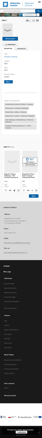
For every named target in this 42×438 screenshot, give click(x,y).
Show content (10, 39)
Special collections (10, 288)
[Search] (38, 11)
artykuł (6, 77)
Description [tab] (8, 48)
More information (28, 430)
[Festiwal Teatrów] (7, 29)
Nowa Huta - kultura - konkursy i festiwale (19, 116)
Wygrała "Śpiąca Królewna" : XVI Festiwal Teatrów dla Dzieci (11, 175)
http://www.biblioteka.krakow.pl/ (14, 252)
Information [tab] (21, 48)
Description (8, 334)
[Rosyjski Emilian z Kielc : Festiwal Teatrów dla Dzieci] (30, 161)
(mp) (5, 63)
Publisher (7, 339)
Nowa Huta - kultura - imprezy (15, 112)
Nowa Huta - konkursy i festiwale (16, 108)
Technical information (11, 369)
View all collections (10, 308)
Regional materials (10, 293)
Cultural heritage (9, 297)
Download (11, 44)
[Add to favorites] (33, 20)
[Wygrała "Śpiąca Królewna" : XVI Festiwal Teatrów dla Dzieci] (12, 161)
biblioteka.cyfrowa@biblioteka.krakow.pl (17, 243)
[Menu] (39, 2)
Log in (6, 388)
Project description (10, 364)
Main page (7, 272)
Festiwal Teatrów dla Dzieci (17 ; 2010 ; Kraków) (18, 127)
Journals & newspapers (11, 301)
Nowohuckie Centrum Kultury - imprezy (19, 104)
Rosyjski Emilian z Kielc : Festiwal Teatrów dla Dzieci (28, 175)
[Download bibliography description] (10, 190)
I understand (21, 432)
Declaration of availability (12, 360)
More (33, 196)
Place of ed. (8, 343)
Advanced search (29, 15)
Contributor (8, 348)
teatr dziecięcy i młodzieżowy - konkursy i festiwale (19, 121)
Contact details (9, 373)
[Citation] (37, 20)
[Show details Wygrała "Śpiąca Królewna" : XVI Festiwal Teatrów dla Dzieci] (18, 190)
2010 (5, 70)
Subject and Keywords (11, 330)
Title (5, 321)
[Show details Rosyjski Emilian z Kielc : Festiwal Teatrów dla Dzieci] (36, 190)
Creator (6, 325)
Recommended (9, 284)
